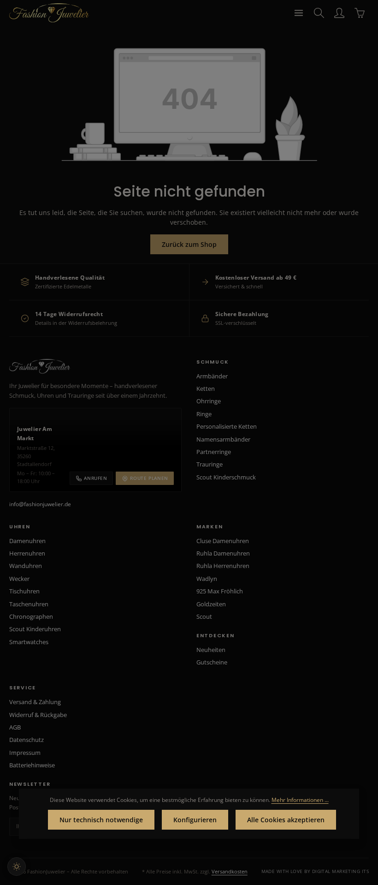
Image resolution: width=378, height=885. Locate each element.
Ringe (204, 414)
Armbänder (212, 376)
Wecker (19, 578)
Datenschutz (26, 740)
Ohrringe (208, 401)
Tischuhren (24, 591)
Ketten (205, 388)
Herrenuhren (27, 553)
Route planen (149, 478)
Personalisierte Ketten (226, 426)
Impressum (25, 752)
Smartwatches (28, 642)
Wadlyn (206, 578)
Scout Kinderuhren (35, 629)
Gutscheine (211, 662)
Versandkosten (230, 871)
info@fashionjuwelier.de (40, 504)
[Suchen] (319, 13)
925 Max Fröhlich (219, 591)
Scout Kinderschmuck (226, 477)
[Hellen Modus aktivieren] (16, 866)
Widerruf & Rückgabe (38, 715)
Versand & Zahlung (35, 702)
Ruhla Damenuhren (223, 553)
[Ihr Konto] (339, 13)
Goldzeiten (211, 604)
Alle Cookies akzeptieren (286, 819)
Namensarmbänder (223, 439)
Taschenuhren (28, 604)
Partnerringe (213, 452)
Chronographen (31, 616)
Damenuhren (27, 541)
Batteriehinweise (32, 765)
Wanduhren (25, 566)
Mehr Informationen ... (300, 800)
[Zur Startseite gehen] (49, 13)
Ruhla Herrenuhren (222, 566)
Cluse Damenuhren (222, 541)
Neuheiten (210, 650)
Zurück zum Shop (189, 244)
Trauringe (209, 464)
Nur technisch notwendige (101, 819)
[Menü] (298, 13)
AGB (15, 727)
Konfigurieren (195, 819)
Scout (204, 616)
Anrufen (95, 478)
